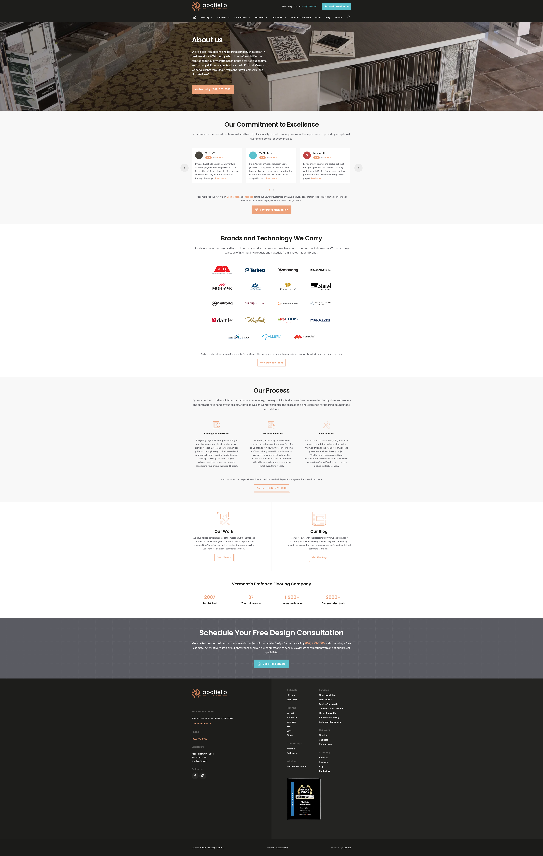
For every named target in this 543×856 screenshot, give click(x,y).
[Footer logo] (209, 694)
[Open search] (348, 17)
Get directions (200, 723)
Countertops (325, 744)
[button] (206, 17)
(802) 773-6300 (309, 6)
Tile (289, 726)
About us (323, 757)
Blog (321, 766)
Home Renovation (328, 713)
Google (230, 196)
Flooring (323, 735)
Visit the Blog (319, 557)
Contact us (324, 771)
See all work (224, 557)
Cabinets (323, 739)
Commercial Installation (331, 708)
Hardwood (292, 717)
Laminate (291, 721)
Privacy (270, 847)
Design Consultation (329, 704)
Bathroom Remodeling (330, 721)
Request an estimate (337, 6)
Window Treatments (297, 766)
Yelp (237, 196)
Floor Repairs (325, 699)
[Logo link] (210, 6)
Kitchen (291, 695)
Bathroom (292, 699)
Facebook (248, 196)
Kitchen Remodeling (329, 717)
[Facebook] (195, 775)
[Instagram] (202, 775)
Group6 (347, 847)
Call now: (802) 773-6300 (271, 488)
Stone (290, 735)
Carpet (290, 712)
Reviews (323, 761)
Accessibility (282, 847)
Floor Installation (327, 695)
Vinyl (289, 730)
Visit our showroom (271, 362)
